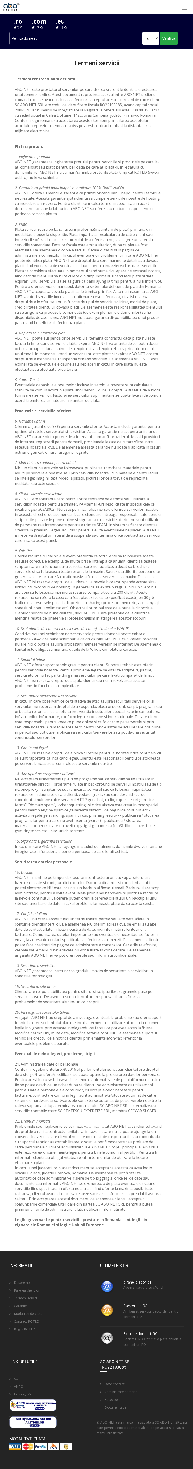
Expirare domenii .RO (140, 1334)
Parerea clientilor (26, 1290)
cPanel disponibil (137, 1282)
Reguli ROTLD (24, 1329)
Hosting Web (23, 1394)
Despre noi (22, 1282)
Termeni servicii (25, 1298)
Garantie (20, 1306)
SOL (16, 1378)
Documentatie (115, 1407)
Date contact (114, 1384)
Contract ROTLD (26, 1321)
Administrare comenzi (121, 1392)
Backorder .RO (135, 1306)
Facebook (112, 1399)
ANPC (18, 1386)
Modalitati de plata (27, 1313)
